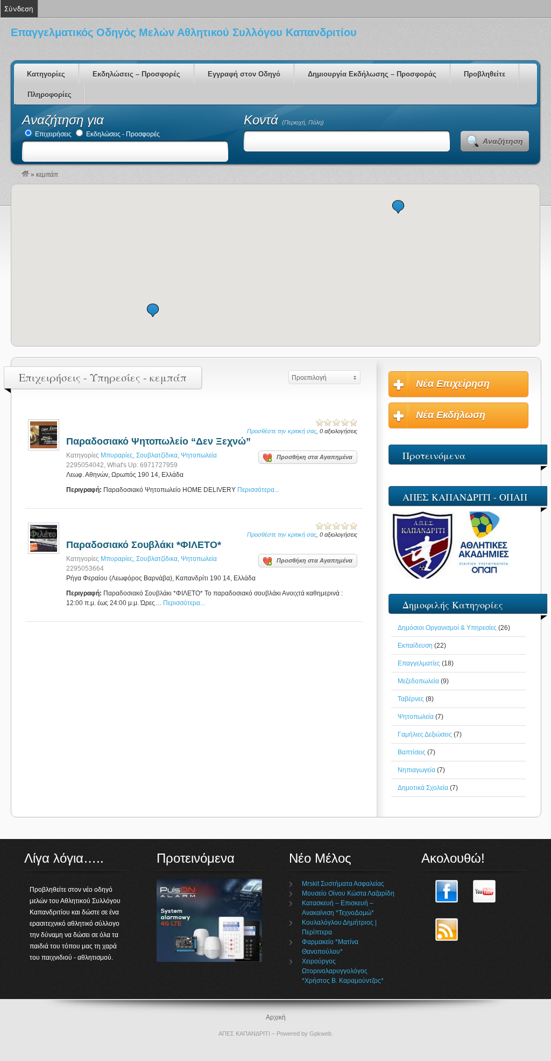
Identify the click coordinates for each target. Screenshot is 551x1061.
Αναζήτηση (503, 141)
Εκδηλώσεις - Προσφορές (122, 134)
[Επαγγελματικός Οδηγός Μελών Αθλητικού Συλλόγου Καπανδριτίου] (25, 174)
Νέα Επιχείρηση (453, 383)
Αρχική (276, 1017)
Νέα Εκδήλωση (450, 415)
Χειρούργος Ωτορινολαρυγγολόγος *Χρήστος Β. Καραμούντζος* (343, 971)
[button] (153, 310)
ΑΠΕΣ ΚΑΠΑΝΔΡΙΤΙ (244, 1033)
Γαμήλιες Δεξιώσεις (425, 734)
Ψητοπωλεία (199, 455)
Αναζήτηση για (63, 120)
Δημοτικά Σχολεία (423, 788)
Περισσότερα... (258, 490)
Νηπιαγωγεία (416, 770)
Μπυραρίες (117, 455)
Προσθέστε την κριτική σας (281, 431)
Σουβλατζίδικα (157, 455)
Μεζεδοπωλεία (418, 681)
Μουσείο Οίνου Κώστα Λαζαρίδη (348, 893)
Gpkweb (320, 1033)
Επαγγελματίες (419, 663)
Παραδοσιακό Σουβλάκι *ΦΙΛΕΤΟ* (143, 544)
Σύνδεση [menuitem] (18, 8)
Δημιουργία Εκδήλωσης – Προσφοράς (372, 74)
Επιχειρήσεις (52, 134)
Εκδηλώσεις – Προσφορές (136, 74)
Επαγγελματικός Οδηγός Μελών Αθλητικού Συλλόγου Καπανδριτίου (184, 32)
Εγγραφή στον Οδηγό (244, 74)
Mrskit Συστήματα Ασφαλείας (343, 883)
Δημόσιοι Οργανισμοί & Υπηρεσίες (447, 628)
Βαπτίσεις (412, 752)
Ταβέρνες (411, 699)
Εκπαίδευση (415, 645)
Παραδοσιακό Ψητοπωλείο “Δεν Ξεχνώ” (158, 441)
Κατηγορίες (46, 74)
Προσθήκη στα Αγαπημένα (314, 457)
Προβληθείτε (484, 74)
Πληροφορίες (49, 95)
